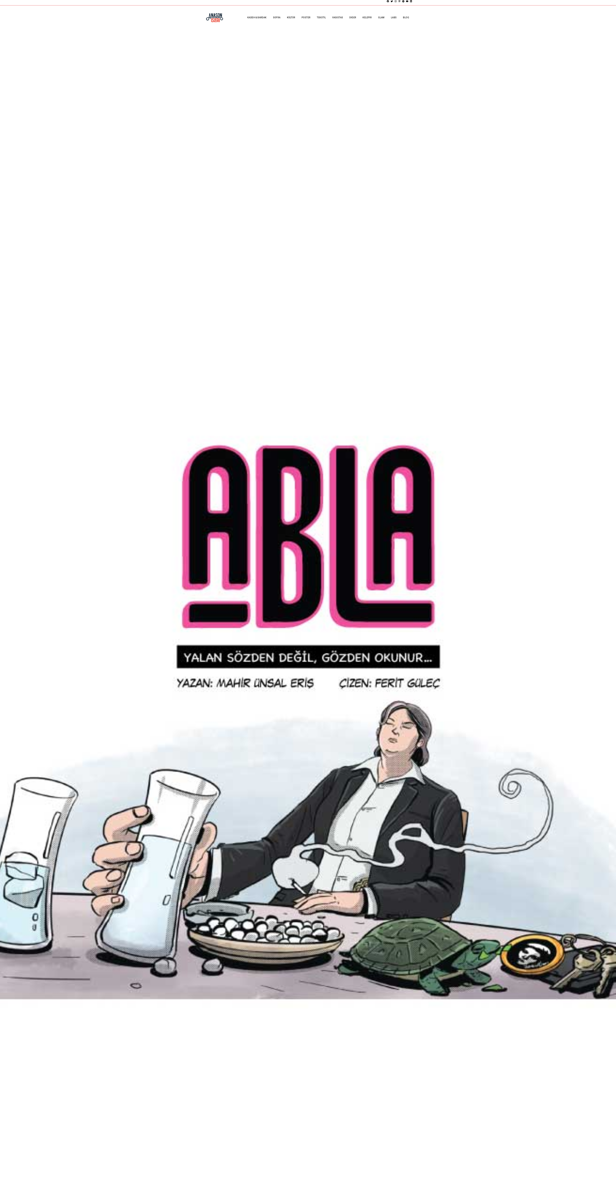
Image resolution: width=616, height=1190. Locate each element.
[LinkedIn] (411, 1)
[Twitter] (391, 1)
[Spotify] (403, 1)
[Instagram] (395, 1)
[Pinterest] (399, 1)
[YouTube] (407, 1)
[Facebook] (388, 1)
